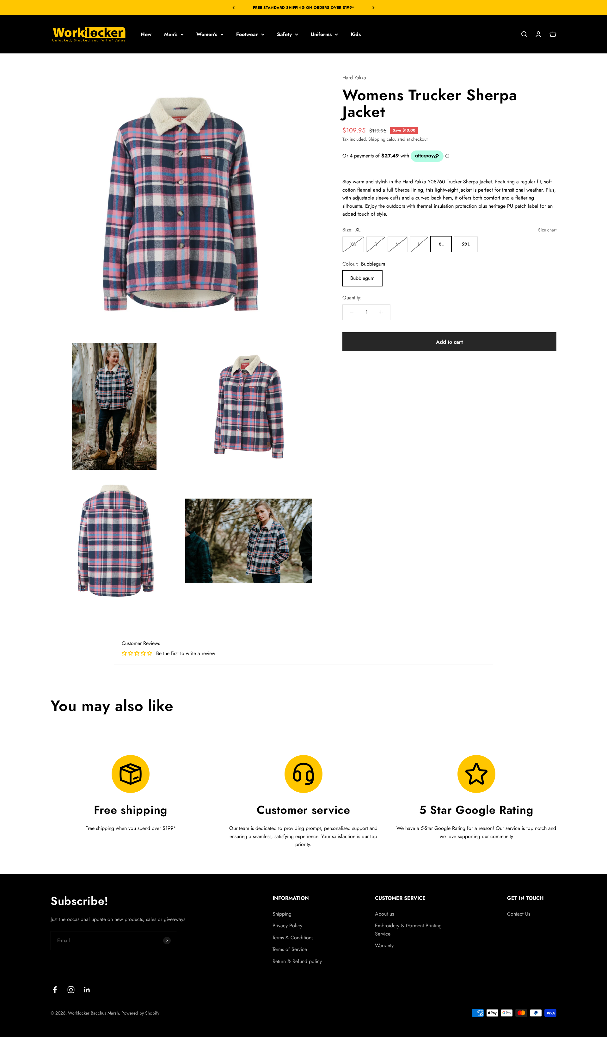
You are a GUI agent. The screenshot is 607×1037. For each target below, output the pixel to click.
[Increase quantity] (381, 312)
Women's (206, 34)
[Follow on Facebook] (55, 989)
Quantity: (352, 297)
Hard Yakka (354, 77)
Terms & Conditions (293, 937)
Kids (356, 34)
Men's (170, 34)
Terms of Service (290, 949)
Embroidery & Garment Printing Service (408, 929)
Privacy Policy (287, 925)
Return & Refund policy (297, 961)
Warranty (384, 945)
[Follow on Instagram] (71, 989)
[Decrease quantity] (352, 312)
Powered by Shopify (140, 1013)
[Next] (373, 7)
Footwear (247, 34)
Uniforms (321, 34)
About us (384, 913)
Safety (284, 34)
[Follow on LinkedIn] (87, 989)
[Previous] (233, 7)
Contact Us (518, 913)
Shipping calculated (386, 139)
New (146, 34)
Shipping (282, 913)
